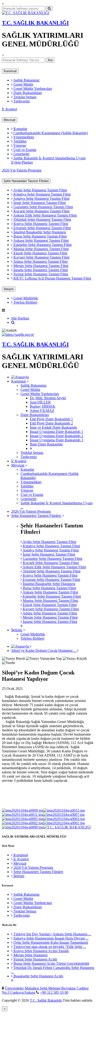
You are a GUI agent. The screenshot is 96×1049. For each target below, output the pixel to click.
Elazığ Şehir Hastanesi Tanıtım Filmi (40, 253)
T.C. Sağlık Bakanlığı (46, 1000)
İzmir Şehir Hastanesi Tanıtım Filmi (39, 203)
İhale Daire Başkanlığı (46, 444)
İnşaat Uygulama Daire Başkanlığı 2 (56, 436)
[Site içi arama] (13, 322)
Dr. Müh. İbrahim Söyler (48, 398)
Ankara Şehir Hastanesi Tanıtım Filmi (41, 240)
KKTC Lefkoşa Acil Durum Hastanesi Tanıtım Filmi (52, 278)
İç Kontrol (9, 109)
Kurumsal (10, 71)
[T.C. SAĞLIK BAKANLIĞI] (25, 13)
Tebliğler (20, 141)
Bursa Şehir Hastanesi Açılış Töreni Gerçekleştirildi (51, 963)
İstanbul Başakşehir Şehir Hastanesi (39, 232)
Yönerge (19, 145)
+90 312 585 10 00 (54, 992)
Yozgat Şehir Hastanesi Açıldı (35, 959)
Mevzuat (9, 120)
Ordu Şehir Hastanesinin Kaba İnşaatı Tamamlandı (50, 942)
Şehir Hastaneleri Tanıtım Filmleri (26, 181)
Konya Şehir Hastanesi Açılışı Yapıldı (41, 951)
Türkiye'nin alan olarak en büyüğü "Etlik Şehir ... (49, 947)
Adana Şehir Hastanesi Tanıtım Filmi (40, 261)
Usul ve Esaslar (24, 150)
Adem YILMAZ (42, 411)
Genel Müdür (23, 84)
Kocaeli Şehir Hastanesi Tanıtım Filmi (41, 211)
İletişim (9, 289)
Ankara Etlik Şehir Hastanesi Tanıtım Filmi (45, 215)
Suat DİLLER (40, 402)
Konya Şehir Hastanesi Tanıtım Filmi (40, 224)
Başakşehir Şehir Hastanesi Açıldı (38, 976)
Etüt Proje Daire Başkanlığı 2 (51, 423)
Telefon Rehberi (25, 302)
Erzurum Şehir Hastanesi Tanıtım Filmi (42, 228)
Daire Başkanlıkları (27, 93)
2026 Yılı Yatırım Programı (21, 170)
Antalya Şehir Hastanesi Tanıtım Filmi (41, 198)
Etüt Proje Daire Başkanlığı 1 (51, 419)
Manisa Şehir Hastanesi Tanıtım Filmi (41, 249)
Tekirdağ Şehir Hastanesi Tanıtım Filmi (42, 219)
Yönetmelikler (23, 137)
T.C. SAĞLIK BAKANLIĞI (35, 23)
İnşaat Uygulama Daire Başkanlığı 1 (56, 432)
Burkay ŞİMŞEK (42, 406)
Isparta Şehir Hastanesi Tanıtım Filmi (40, 270)
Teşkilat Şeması (24, 97)
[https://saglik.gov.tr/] (18, 335)
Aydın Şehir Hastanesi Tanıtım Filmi (40, 190)
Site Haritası (20, 318)
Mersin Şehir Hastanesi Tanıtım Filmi (40, 266)
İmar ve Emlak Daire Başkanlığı (53, 427)
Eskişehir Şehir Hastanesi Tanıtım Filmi (42, 245)
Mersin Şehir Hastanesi (30, 955)
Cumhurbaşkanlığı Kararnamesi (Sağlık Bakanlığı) (50, 133)
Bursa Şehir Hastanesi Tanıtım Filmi (40, 236)
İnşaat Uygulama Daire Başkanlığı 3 (56, 440)
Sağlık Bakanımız (26, 80)
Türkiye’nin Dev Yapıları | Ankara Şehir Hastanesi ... (52, 934)
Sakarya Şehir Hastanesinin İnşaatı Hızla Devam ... (51, 938)
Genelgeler (21, 154)
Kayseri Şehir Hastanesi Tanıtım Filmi (41, 257)
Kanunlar (20, 129)
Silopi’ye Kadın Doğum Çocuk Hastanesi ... (44, 651)
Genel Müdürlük (25, 298)
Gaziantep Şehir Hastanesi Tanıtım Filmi (43, 207)
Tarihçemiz (21, 101)
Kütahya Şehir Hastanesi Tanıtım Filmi (42, 194)
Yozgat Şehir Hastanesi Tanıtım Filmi (40, 274)
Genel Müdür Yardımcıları (32, 89)
